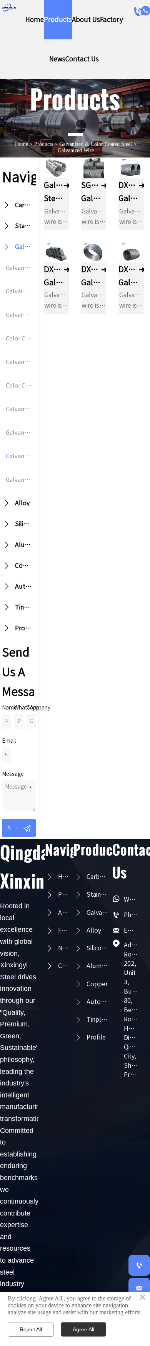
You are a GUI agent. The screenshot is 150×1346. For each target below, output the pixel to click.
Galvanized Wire (76, 150)
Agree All (83, 1329)
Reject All (31, 1329)
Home (21, 144)
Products (43, 144)
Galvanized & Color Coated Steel (95, 144)
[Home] (9, 8)
